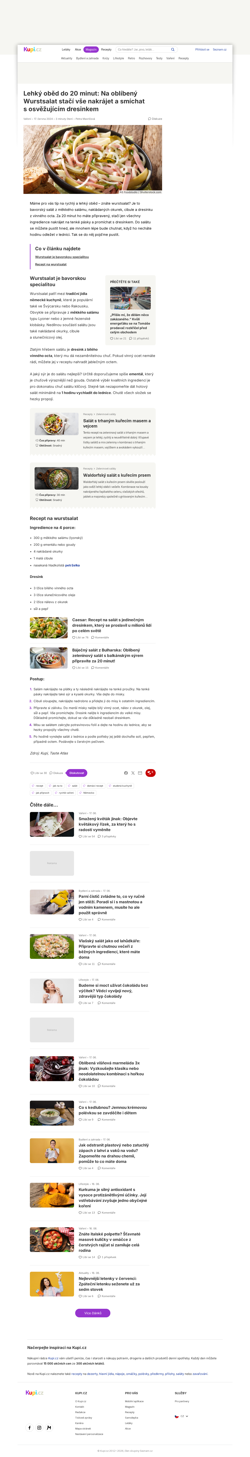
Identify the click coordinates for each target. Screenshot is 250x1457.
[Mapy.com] (49, 1428)
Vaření (27, 118)
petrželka (72, 565)
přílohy (169, 1374)
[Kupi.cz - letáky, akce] (32, 50)
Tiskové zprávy (83, 1417)
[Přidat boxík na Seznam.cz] (151, 773)
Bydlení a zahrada (89, 890)
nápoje (120, 1374)
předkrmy (156, 1374)
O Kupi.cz (80, 1401)
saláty (180, 1374)
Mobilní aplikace (134, 1401)
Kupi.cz (79, 1347)
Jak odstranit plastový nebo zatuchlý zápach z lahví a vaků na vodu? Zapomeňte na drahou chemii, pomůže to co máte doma (89, 1152)
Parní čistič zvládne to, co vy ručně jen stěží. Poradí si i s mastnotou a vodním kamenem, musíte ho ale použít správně (89, 904)
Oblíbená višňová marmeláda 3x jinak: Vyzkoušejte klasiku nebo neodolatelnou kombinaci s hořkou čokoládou (89, 1070)
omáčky (131, 1374)
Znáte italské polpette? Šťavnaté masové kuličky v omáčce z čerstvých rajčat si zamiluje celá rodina (89, 1241)
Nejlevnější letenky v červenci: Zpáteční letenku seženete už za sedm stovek (89, 1283)
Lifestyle (84, 979)
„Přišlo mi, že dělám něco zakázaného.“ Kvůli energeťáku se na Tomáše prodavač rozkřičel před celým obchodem (130, 309)
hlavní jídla (106, 1374)
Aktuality (84, 1272)
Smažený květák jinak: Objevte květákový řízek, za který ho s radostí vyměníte (89, 823)
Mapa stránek (83, 1428)
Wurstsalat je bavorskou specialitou (62, 257)
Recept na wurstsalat (51, 264)
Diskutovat (77, 773)
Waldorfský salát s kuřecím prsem (93, 484)
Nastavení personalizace (89, 1434)
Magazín (91, 49)
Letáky (66, 49)
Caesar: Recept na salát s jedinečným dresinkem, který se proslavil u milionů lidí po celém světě (93, 625)
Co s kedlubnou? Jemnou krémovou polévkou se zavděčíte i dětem (89, 1111)
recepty (76, 1374)
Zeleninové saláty (106, 414)
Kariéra (79, 1423)
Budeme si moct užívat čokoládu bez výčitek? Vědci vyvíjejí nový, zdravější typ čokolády (89, 990)
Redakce (80, 1412)
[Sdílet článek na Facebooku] (126, 773)
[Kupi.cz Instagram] (39, 1428)
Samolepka (131, 1417)
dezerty (92, 1374)
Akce (78, 49)
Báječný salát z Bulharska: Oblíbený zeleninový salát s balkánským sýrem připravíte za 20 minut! (93, 653)
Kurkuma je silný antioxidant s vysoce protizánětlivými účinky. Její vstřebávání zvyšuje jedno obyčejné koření (89, 1197)
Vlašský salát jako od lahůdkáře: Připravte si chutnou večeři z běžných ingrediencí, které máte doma (89, 948)
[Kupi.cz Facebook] (29, 1428)
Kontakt (79, 1406)
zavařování (200, 1374)
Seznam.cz (220, 49)
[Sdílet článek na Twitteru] (133, 773)
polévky (143, 1374)
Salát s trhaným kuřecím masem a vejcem (93, 430)
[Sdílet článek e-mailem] (140, 773)
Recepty (106, 49)
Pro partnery (182, 1401)
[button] (92, 1313)
